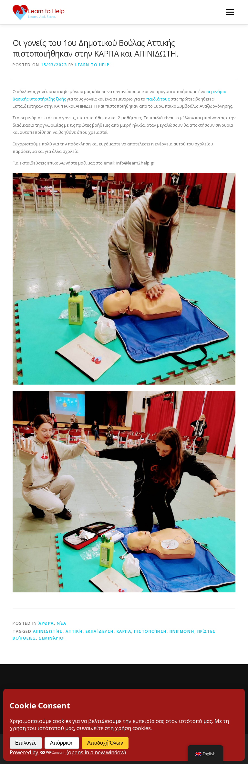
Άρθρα (46, 623)
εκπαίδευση (100, 631)
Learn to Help (92, 65)
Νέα (62, 623)
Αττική (74, 631)
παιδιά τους (157, 99)
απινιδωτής (48, 631)
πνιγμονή (182, 631)
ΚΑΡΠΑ (124, 631)
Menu (229, 12)
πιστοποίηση (150, 631)
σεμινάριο (51, 638)
